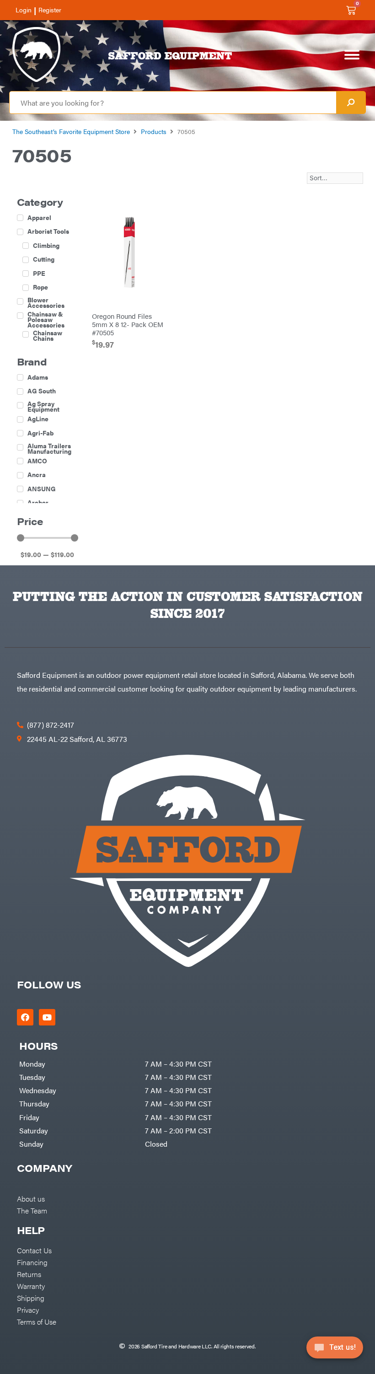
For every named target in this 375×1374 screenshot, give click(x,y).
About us (31, 1198)
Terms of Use (36, 1321)
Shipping (30, 1297)
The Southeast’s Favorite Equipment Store (71, 131)
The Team (32, 1210)
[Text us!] (335, 1350)
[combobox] (173, 102)
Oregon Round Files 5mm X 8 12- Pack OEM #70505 (127, 324)
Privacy (28, 1309)
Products (153, 131)
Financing (32, 1261)
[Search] (350, 102)
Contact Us (34, 1250)
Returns (29, 1273)
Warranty (31, 1285)
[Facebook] (25, 1017)
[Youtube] (47, 1017)
